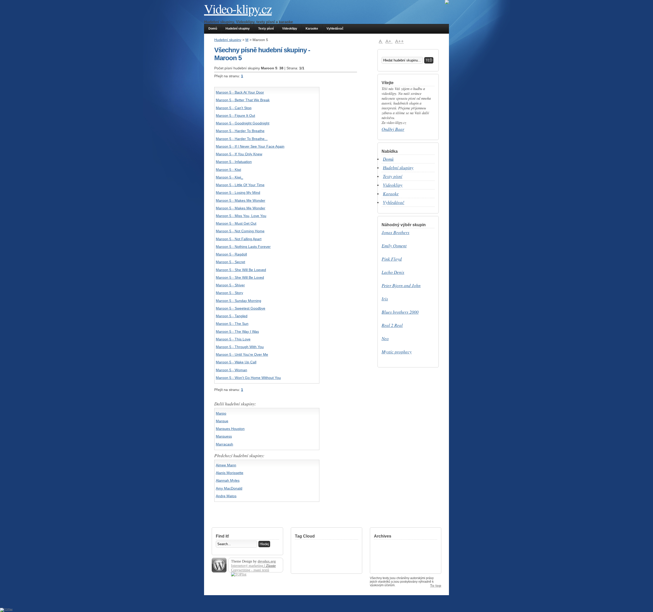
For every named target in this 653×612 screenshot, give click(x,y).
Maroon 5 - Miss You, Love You (241, 216)
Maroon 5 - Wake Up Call (236, 362)
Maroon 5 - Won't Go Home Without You (248, 378)
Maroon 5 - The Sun (232, 324)
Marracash (224, 444)
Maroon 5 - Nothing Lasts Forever (243, 247)
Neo (385, 338)
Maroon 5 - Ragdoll (231, 254)
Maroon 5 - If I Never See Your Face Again (250, 146)
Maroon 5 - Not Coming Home (240, 231)
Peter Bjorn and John (401, 285)
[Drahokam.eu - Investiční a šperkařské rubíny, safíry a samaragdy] (447, 3)
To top (435, 585)
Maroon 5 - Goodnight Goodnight (242, 123)
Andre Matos (226, 496)
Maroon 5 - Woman (231, 370)
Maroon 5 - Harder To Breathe (240, 131)
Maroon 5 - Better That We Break (243, 100)
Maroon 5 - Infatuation (234, 162)
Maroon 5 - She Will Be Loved (240, 277)
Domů (212, 28)
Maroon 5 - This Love (233, 339)
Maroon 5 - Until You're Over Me (242, 354)
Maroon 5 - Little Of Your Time (240, 185)
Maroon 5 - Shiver (230, 285)
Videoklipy (289, 28)
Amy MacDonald (229, 488)
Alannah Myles (228, 480)
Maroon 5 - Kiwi (228, 170)
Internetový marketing (247, 566)
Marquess (224, 436)
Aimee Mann (226, 465)
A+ (389, 41)
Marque (222, 421)
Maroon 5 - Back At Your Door (240, 92)
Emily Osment (394, 246)
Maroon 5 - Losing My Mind (238, 192)
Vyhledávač (335, 28)
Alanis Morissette (229, 473)
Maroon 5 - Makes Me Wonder (240, 200)
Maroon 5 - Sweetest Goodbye (240, 308)
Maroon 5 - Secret (230, 262)
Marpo (221, 413)
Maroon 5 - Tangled (231, 316)
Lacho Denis (393, 272)
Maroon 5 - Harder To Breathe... (242, 139)
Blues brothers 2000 (400, 312)
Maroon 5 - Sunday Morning (238, 301)
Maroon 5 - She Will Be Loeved (241, 270)
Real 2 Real (392, 325)
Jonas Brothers (395, 232)
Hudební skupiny (237, 28)
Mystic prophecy (397, 352)
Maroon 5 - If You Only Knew (239, 154)
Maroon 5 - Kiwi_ (229, 177)
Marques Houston (230, 429)
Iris (385, 299)
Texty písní (266, 28)
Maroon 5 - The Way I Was (237, 331)
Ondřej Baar (393, 129)
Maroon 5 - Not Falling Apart (238, 239)
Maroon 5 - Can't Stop (234, 108)
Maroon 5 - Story (229, 293)
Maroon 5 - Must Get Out (236, 223)
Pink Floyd (392, 259)
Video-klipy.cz (238, 8)
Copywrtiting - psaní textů (250, 570)
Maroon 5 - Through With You (240, 347)
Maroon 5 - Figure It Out (235, 115)
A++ (399, 41)
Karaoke (312, 28)
